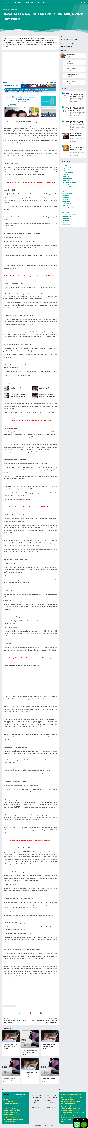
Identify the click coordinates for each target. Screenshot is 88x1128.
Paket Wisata (35, 1100)
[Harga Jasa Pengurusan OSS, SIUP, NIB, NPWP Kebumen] (6, 388)
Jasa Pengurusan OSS (10, 1006)
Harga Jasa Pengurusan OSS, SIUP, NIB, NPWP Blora (30, 1052)
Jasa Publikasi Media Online (37, 1097)
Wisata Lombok (51, 1107)
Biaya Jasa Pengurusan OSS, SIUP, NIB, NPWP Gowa (16, 1021)
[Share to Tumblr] (51, 1013)
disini (11, 1101)
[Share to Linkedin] (41, 1013)
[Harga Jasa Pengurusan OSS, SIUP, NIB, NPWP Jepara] (6, 395)
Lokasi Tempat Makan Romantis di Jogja (76, 134)
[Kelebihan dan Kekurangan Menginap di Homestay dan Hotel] (66, 148)
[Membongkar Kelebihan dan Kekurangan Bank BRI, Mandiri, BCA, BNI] (66, 95)
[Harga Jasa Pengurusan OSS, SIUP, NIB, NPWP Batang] (50, 1036)
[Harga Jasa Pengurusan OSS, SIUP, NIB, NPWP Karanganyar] (35, 388)
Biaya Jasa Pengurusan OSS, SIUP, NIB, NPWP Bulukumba (44, 1021)
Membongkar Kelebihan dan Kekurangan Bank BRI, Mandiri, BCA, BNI (77, 94)
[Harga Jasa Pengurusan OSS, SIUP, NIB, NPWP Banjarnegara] (30, 1064)
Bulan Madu (50, 1093)
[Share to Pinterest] (30, 1013)
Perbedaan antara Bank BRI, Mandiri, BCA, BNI (77, 122)
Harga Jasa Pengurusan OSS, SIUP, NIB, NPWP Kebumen (19, 388)
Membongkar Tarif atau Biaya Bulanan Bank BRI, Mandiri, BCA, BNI (77, 108)
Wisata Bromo (50, 1105)
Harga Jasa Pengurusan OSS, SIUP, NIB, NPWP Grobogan (47, 395)
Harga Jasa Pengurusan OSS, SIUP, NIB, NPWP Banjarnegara (30, 1074)
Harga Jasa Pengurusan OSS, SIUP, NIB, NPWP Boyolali (10, 1046)
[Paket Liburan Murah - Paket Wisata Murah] (3, 2)
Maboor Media (50, 1125)
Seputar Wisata (51, 1102)
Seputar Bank (35, 1102)
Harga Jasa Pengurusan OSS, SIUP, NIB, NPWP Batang (49, 1046)
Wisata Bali (35, 1105)
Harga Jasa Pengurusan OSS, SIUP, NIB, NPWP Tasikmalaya (49, 1080)
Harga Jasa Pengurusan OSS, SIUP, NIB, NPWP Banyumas (10, 1080)
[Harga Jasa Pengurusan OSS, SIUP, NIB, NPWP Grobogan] (35, 395)
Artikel (14, 2)
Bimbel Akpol (29, 2)
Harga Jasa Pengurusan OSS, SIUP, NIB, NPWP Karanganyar (47, 388)
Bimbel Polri (41, 2)
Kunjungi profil (70, 56)
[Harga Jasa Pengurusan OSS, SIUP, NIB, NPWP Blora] (30, 1039)
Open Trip (20, 2)
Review (49, 1100)
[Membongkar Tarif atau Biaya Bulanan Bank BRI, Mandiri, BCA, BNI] (66, 109)
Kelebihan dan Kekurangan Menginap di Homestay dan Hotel (77, 147)
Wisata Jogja (35, 1107)
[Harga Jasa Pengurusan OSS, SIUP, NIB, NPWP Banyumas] (11, 1067)
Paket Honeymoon (52, 1097)
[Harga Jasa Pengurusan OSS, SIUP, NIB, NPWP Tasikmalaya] (50, 1067)
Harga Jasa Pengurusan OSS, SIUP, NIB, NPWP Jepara (19, 395)
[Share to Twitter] (19, 1013)
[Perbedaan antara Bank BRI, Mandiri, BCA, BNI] (66, 123)
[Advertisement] (30, 65)
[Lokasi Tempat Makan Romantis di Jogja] (66, 136)
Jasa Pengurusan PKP (52, 1095)
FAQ (8, 2)
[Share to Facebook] (8, 1013)
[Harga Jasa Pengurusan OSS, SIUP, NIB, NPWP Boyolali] (11, 1036)
